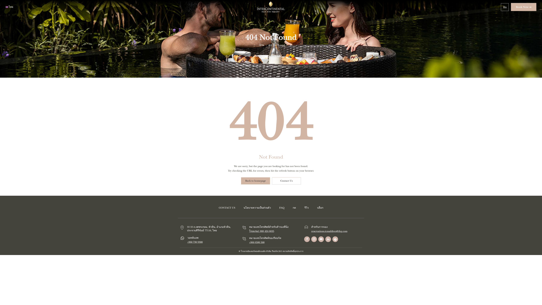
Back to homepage (255, 180)
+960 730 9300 (195, 242)
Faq (281, 207)
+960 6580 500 (257, 242)
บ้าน (261, 45)
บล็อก (320, 207)
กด (294, 207)
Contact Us (286, 180)
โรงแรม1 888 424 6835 (261, 231)
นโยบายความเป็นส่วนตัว (257, 207)
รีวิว (306, 207)
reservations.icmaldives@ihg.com (329, 231)
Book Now (522, 7)
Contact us (227, 207)
